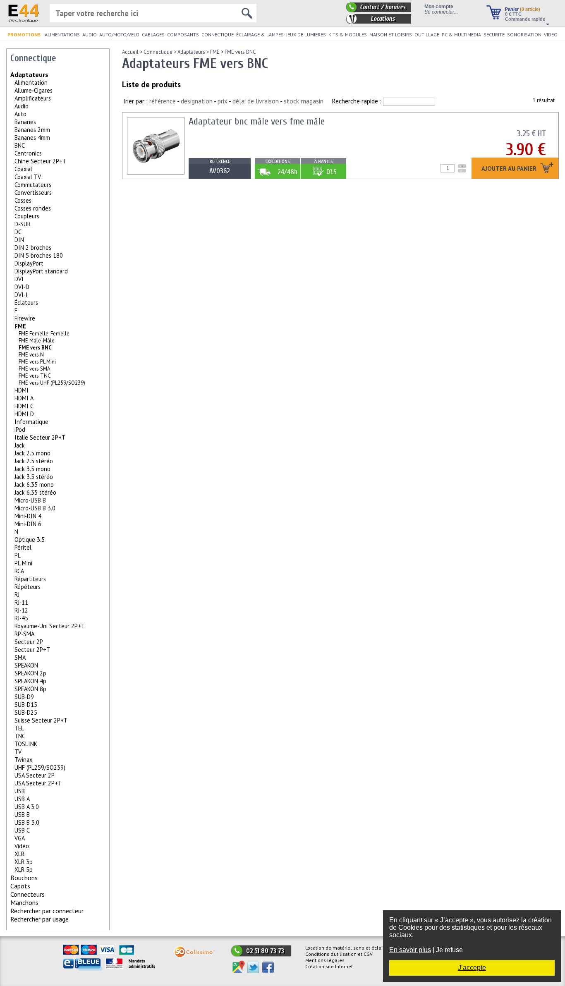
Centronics (28, 153)
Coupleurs (26, 216)
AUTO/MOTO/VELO (119, 34)
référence (162, 101)
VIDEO (551, 34)
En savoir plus (410, 949)
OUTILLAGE (426, 34)
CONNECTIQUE (217, 34)
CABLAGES (153, 34)
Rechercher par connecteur (47, 911)
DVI (19, 279)
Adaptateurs (29, 74)
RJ (16, 594)
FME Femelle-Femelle (44, 333)
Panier (522, 9)
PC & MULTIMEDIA (461, 34)
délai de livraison (255, 101)
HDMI (21, 390)
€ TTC (513, 14)
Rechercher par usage (39, 919)
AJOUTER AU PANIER (509, 169)
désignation (197, 101)
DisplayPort (28, 263)
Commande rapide (525, 19)
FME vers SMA (34, 368)
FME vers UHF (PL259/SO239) (52, 382)
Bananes (25, 122)
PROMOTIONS (24, 34)
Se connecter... (441, 11)
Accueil (130, 51)
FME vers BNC (240, 51)
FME (20, 326)
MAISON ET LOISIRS (390, 34)
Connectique (158, 51)
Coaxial (23, 169)
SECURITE (494, 34)
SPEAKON (26, 665)
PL (17, 555)
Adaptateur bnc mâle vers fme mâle (257, 121)
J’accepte (472, 967)
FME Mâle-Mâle (37, 340)
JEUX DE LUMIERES (306, 34)
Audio (21, 106)
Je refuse (449, 949)
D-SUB (22, 224)
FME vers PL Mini (37, 361)
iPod (19, 429)
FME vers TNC (34, 375)
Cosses (22, 200)
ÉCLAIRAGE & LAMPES (260, 34)
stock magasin (303, 101)
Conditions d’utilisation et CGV (339, 954)
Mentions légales (325, 960)
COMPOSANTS (183, 34)
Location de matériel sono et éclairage (349, 948)
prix (222, 101)
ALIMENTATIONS (62, 34)
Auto (20, 114)
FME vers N (31, 354)
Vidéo (21, 846)
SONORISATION (524, 34)
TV (18, 752)
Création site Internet (329, 966)
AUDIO (89, 34)
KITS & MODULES (347, 34)
